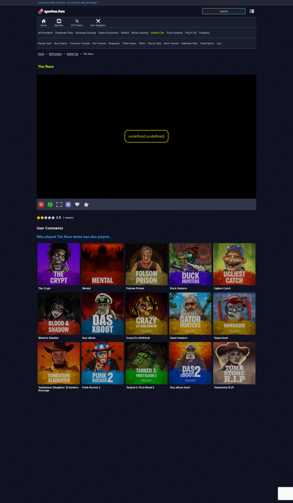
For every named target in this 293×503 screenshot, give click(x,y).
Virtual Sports (207, 43)
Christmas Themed (80, 43)
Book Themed (171, 43)
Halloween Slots (189, 43)
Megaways (114, 43)
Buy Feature (60, 43)
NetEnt (125, 32)
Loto (219, 43)
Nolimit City (157, 32)
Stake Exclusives (108, 32)
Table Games (129, 43)
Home (44, 25)
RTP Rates (77, 25)
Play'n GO (191, 32)
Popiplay (204, 32)
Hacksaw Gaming (86, 32)
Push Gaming (175, 32)
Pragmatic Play (64, 32)
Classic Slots (154, 43)
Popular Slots (45, 43)
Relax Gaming (139, 32)
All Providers (45, 32)
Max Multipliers (98, 25)
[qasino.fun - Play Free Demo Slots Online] (52, 11)
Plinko (142, 43)
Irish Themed (99, 43)
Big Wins (58, 25)
